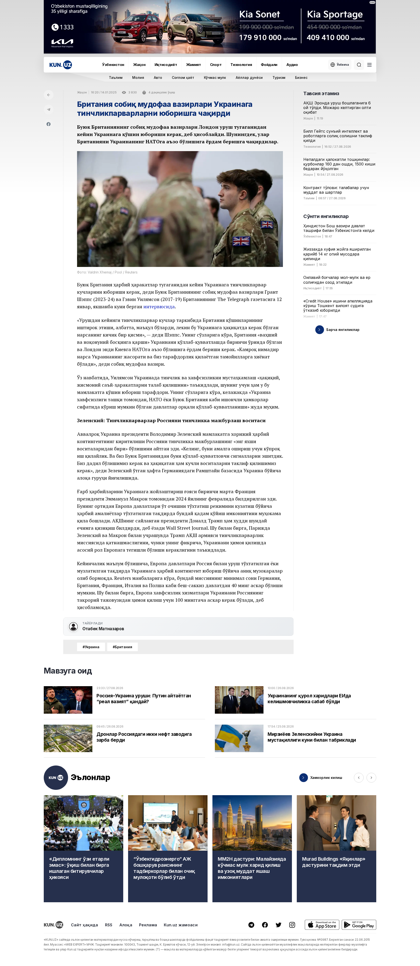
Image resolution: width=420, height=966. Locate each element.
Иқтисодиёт (166, 64)
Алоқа (125, 924)
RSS (109, 924)
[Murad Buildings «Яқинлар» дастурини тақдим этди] (336, 848)
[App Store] (322, 925)
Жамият (193, 64)
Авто (158, 77)
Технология (241, 64)
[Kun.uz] (61, 64)
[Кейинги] (371, 778)
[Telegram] (48, 109)
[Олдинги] (359, 778)
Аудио (292, 64)
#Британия (122, 647)
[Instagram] (292, 925)
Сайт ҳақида (84, 924)
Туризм (278, 77)
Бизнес (301, 77)
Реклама (148, 924)
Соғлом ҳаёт (183, 77)
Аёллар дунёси (249, 77)
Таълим (115, 77)
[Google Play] (359, 925)
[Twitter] (278, 925)
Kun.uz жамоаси (180, 924)
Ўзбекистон (113, 64)
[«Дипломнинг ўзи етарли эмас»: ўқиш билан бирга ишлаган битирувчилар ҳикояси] (83, 848)
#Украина (91, 647)
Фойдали (269, 64)
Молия (138, 77)
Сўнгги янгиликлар (326, 216)
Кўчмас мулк (215, 77)
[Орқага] (48, 95)
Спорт (216, 64)
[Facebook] (48, 124)
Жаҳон (139, 64)
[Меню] (369, 65)
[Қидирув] (359, 65)
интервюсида (159, 306)
